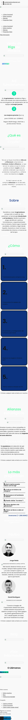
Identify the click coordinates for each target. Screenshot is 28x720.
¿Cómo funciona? (8, 14)
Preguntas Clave (7, 20)
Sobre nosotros (7, 16)
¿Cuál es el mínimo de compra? (12, 490)
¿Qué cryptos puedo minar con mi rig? (12, 485)
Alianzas (5, 18)
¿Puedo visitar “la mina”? (14, 501)
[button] (14, 23)
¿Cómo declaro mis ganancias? (11, 505)
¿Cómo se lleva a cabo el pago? (13, 510)
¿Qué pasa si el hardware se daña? (14, 496)
